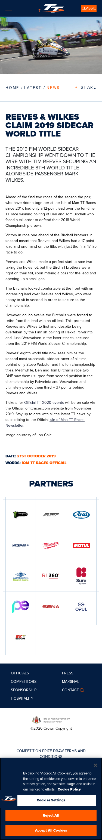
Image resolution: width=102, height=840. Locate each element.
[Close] (95, 765)
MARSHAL (70, 681)
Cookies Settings (51, 800)
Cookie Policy (69, 789)
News (53, 88)
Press (67, 673)
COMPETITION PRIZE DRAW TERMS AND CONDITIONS (51, 754)
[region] (51, 799)
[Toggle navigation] (8, 9)
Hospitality (22, 698)
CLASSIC (89, 8)
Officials (20, 673)
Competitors (23, 681)
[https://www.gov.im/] (51, 720)
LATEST (33, 88)
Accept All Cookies (51, 830)
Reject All (51, 815)
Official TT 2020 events (44, 402)
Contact (70, 690)
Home (12, 88)
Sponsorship (23, 690)
